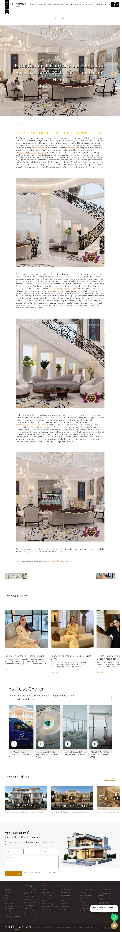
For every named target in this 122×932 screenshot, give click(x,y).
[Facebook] (101, 927)
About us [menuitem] (85, 4)
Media (7, 898)
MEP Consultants (48, 901)
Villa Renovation (29, 905)
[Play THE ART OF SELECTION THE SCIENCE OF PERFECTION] (75, 727)
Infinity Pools (84, 905)
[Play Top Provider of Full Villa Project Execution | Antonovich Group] (48, 727)
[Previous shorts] (102, 698)
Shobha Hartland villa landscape (57, 561)
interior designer (39, 148)
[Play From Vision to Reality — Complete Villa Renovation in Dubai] (21, 727)
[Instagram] (96, 927)
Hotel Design (28, 899)
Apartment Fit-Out (48, 892)
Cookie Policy (9, 914)
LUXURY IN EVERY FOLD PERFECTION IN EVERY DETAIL (99, 754)
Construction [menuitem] (58, 4)
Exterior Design (29, 896)
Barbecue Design (48, 904)
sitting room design (35, 284)
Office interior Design (30, 911)
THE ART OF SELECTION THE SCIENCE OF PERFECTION (74, 753)
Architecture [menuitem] (41, 4)
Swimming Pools (85, 895)
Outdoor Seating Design (50, 906)
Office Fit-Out (46, 895)
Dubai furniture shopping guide (32, 153)
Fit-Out (44, 886)
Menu (6, 886)
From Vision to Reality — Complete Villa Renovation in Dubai (20, 754)
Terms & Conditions (11, 911)
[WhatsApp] (114, 917)
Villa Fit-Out (46, 889)
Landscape (83, 886)
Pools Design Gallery (87, 911)
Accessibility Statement (12, 917)
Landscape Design (86, 889)
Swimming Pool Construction (85, 901)
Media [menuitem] (92, 4)
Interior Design (28, 886)
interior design (71, 148)
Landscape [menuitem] (69, 4)
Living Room (65, 906)
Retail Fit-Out (46, 898)
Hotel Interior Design (106, 912)
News (6, 895)
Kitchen (63, 909)
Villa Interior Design (30, 889)
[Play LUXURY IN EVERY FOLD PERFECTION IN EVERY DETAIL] (101, 727)
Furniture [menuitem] (77, 4)
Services (101, 886)
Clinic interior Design (30, 914)
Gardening (83, 892)
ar (106, 4)
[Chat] (114, 925)
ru (109, 4)
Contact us (8, 901)
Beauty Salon (28, 908)
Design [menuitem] (32, 4)
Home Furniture (66, 889)
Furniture (64, 886)
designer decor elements (49, 549)
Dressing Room (66, 895)
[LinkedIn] (110, 927)
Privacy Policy (28, 874)
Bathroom (64, 904)
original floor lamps (54, 418)
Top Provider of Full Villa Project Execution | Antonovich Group (48, 754)
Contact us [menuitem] (100, 4)
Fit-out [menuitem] (49, 4)
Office (63, 898)
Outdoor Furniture (67, 892)
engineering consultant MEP (64, 289)
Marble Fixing (46, 909)
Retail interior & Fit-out (31, 902)
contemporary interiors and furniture (32, 425)
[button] (106, 597)
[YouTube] (92, 927)
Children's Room (66, 901)
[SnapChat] (105, 927)
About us (8, 889)
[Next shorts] (109, 698)
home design (82, 162)
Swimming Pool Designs (88, 898)
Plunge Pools (84, 908)
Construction (9, 892)
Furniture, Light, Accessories (104, 903)
